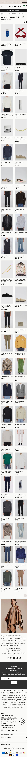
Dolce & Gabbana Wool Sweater (20, 210)
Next (25, 595)
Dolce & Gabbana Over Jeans (6, 210)
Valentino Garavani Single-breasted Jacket (7, 402)
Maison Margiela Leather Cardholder (20, 330)
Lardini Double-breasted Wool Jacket (20, 402)
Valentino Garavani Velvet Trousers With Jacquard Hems (20, 378)
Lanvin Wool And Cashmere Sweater (5, 448)
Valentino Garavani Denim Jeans (6, 565)
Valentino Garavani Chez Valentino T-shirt (6, 542)
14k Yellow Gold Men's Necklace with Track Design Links (21, 139)
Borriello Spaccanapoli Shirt (21, 232)
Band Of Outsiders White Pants (20, 448)
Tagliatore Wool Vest (5, 256)
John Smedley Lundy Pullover (5, 163)
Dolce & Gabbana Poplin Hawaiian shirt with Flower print (20, 280)
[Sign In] (20, 6)
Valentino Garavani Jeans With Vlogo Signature (20, 542)
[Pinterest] (11, 658)
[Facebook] (17, 658)
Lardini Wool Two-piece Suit (20, 91)
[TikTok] (20, 658)
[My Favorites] (23, 6)
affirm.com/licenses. (18, 707)
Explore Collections (2, 6)
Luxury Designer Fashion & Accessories (14, 13)
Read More (24, 2)
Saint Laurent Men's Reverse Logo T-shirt (5, 68)
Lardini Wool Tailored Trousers (19, 519)
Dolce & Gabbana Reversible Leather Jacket (7, 115)
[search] (4, 6)
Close (14, 734)
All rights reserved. (19, 748)
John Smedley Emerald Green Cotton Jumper (6, 472)
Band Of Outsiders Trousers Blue (5, 495)
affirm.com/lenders (16, 697)
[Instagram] (8, 658)
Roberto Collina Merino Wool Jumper (6, 425)
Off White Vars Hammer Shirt (20, 425)
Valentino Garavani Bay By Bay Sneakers (7, 186)
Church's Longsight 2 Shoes (19, 163)
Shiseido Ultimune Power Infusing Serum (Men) (20, 495)
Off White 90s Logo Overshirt (19, 472)
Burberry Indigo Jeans (6, 329)
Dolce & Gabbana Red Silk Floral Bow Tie (20, 43)
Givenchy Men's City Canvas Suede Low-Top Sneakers (6, 306)
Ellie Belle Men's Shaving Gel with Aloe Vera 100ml (6, 43)
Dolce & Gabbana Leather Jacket (6, 233)
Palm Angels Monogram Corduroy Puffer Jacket (20, 354)
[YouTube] (14, 658)
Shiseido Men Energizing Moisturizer (20, 115)
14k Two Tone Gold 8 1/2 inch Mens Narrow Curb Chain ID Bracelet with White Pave (6, 281)
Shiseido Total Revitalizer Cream (6, 138)
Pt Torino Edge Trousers (6, 353)
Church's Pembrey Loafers (21, 305)
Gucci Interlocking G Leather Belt (19, 68)
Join (14, 682)
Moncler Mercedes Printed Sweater (7, 91)
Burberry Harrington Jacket (7, 376)
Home (2, 13)
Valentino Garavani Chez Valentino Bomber (20, 565)
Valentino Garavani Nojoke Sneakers (20, 186)
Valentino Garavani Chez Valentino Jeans (20, 256)
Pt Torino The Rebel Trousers (19, 589)
